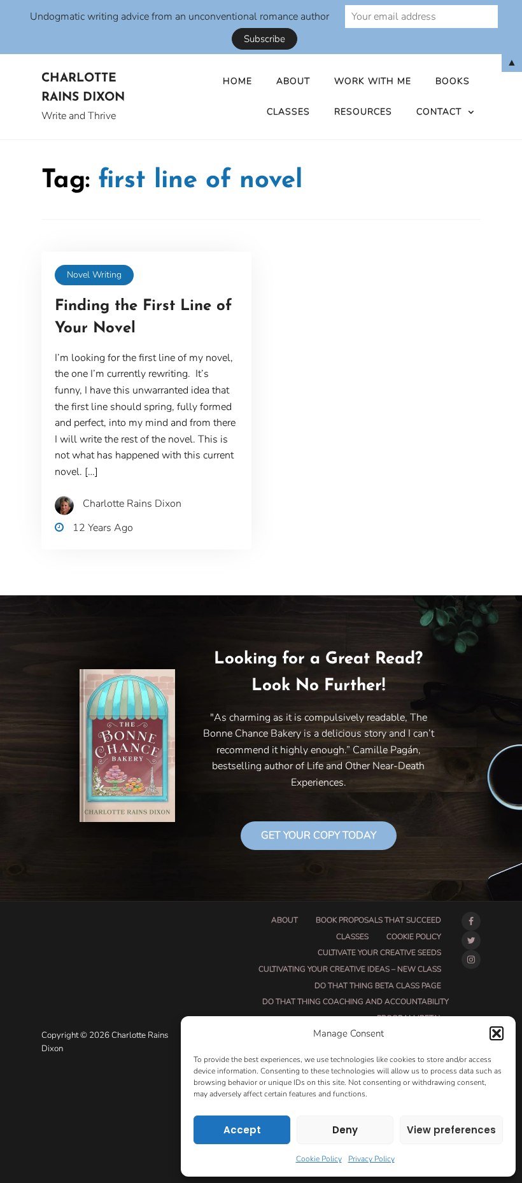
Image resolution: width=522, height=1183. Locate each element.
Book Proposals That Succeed (378, 920)
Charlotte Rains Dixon (83, 88)
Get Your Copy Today (318, 835)
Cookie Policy (319, 1159)
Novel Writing (94, 275)
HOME (237, 81)
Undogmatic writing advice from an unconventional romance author (179, 17)
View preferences (451, 1130)
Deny (345, 1130)
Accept (242, 1130)
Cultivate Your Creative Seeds (379, 952)
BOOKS (452, 81)
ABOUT (293, 81)
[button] (496, 1033)
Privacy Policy (371, 1159)
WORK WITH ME (372, 81)
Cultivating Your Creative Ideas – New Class (349, 969)
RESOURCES (363, 112)
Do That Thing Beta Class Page (377, 986)
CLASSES (288, 112)
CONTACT (439, 112)
